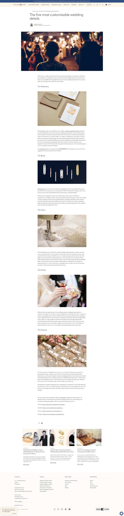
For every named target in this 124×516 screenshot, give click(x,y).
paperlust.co (43, 149)
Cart (103, 4)
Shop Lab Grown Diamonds (46, 487)
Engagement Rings (34, 4)
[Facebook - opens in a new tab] (54, 509)
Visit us (89, 4)
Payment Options (94, 486)
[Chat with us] (121, 513)
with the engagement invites (72, 131)
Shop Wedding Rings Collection (46, 489)
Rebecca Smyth (38, 24)
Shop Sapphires (43, 491)
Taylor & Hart (19, 5)
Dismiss (14, 513)
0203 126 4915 (18, 494)
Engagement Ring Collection (46, 480)
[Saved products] (100, 4)
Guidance (74, 4)
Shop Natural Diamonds (45, 486)
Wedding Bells (47, 25)
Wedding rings (41, 189)
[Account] (94, 4)
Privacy (91, 480)
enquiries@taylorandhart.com (21, 498)
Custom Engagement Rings (46, 482)
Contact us (97, 4)
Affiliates (67, 487)
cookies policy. (7, 511)
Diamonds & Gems (56, 4)
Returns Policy (93, 487)
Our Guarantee (68, 482)
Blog (37, 11)
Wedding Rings (45, 4)
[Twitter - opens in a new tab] (65, 509)
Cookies (92, 484)
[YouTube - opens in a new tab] (69, 509)
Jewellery (66, 4)
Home (34, 11)
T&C (91, 482)
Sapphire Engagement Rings (46, 484)
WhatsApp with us (19, 496)
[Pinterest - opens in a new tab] (58, 509)
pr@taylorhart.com (19, 505)
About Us (81, 4)
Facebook (39, 423)
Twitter (41, 423)
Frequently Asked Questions (71, 480)
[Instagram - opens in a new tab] (62, 509)
